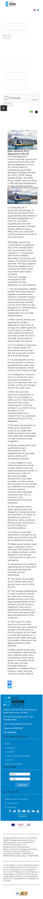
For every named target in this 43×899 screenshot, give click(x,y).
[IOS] (36, 112)
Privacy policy (22, 814)
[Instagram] (19, 811)
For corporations (11, 803)
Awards (7, 744)
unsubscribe (22, 816)
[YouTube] (24, 811)
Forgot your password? (17, 43)
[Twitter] (22, 686)
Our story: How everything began (17, 756)
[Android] (31, 112)
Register (7, 104)
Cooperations (10, 748)
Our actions (9, 752)
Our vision (9, 760)
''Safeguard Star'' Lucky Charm (16, 799)
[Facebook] (22, 682)
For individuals (10, 807)
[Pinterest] (28, 811)
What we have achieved (13, 764)
